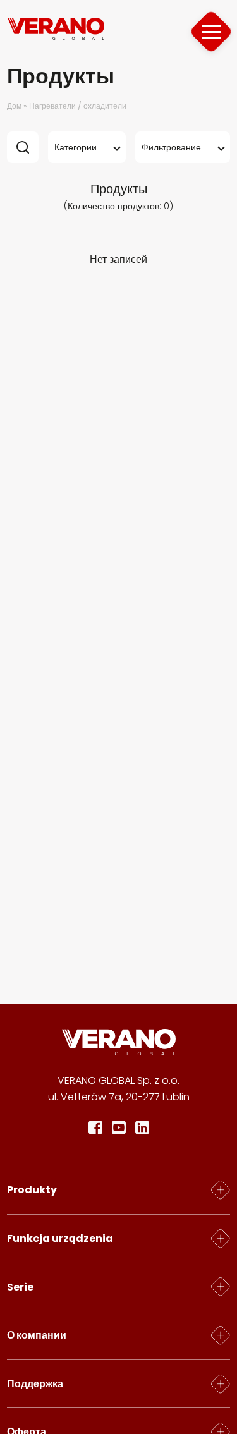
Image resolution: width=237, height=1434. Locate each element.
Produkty (32, 1189)
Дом (14, 105)
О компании (36, 1335)
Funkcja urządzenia (60, 1238)
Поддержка (35, 1383)
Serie (20, 1287)
